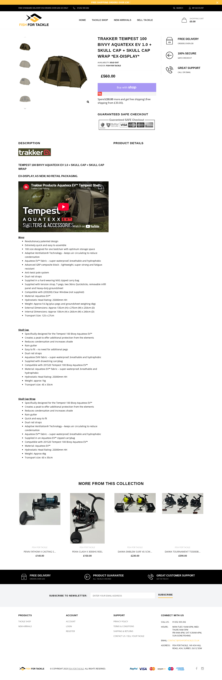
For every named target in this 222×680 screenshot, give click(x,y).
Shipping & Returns (123, 631)
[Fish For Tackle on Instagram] (202, 669)
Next (25, 108)
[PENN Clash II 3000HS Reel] (87, 518)
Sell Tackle (145, 20)
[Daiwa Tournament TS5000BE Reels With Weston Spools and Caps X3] (182, 518)
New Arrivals (122, 20)
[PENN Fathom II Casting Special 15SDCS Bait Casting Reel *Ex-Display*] (39, 518)
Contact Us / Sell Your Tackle (128, 636)
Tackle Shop (100, 20)
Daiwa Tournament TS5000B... (183, 551)
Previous (25, 38)
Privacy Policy (120, 621)
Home (82, 20)
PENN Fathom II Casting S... (40, 551)
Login (69, 626)
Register (70, 631)
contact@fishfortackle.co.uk (183, 640)
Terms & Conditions (123, 626)
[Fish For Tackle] (31, 668)
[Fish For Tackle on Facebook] (196, 669)
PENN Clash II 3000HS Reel (87, 551)
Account (70, 621)
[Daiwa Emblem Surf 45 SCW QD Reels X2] (135, 518)
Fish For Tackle (76, 668)
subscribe (165, 595)
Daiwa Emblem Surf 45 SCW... (135, 551)
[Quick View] (56, 497)
